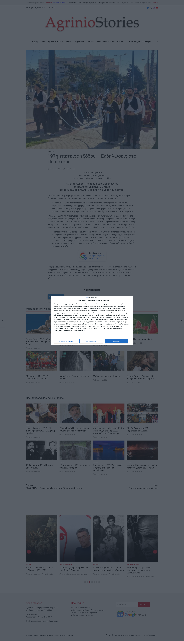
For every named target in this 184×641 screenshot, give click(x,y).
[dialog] (92, 320)
